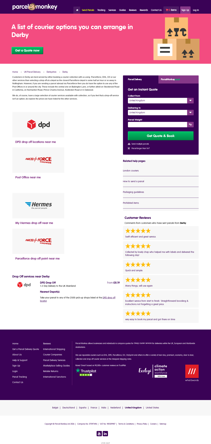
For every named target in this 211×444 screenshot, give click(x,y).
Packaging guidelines (133, 192)
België (55, 407)
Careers (153, 424)
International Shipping (54, 349)
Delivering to (134, 108)
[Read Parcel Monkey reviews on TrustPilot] (85, 372)
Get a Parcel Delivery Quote (25, 349)
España (82, 407)
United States (152, 407)
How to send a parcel (133, 181)
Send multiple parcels (140, 144)
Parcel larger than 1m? (141, 148)
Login (15, 371)
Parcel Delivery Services (54, 360)
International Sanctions (54, 376)
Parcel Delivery (135, 79)
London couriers (131, 170)
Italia (103, 407)
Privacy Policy (142, 424)
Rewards (144, 10)
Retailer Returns (50, 371)
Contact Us (17, 382)
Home (76, 10)
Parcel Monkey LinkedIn (105, 433)
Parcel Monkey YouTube (99, 433)
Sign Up (185, 10)
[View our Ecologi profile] (153, 371)
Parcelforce (117, 355)
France (94, 407)
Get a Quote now (27, 50)
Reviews (132, 10)
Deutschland (68, 407)
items (173, 10)
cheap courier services (143, 343)
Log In (196, 10)
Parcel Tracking (19, 376)
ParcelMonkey (170, 79)
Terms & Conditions (126, 424)
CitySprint (130, 355)
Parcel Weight (135, 120)
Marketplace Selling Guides (56, 365)
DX (124, 355)
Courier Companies (52, 354)
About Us (17, 354)
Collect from (134, 96)
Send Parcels (88, 10)
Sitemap (163, 424)
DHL (105, 355)
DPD (110, 355)
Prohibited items (131, 203)
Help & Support (19, 360)
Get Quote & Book (161, 136)
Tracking (101, 10)
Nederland (115, 407)
